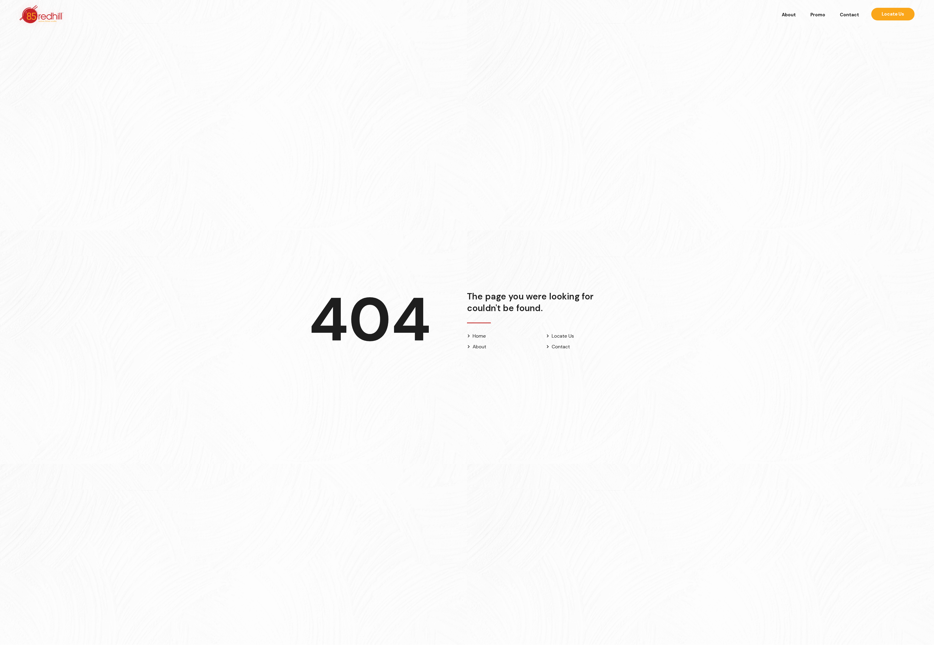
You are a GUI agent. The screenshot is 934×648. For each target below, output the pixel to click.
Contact (849, 15)
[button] (893, 14)
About (789, 15)
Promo (817, 15)
